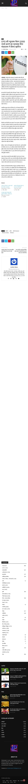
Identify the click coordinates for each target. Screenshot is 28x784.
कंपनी (3, 585)
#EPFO (7, 230)
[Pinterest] (9, 52)
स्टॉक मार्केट (4, 650)
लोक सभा (4, 639)
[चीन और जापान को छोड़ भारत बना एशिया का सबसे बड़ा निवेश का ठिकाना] (5, 711)
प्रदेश (3, 615)
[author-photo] (14, 265)
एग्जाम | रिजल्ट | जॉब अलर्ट (7, 578)
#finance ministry (5, 232)
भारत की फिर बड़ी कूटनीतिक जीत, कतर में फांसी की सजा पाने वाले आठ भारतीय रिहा (21, 251)
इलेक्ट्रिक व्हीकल (5, 576)
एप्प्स (3, 580)
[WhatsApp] (12, 52)
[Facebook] (2, 52)
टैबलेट (3, 604)
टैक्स (3, 602)
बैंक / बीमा (4, 624)
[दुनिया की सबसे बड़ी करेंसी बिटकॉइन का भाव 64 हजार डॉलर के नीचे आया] (5, 696)
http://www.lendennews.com (14, 269)
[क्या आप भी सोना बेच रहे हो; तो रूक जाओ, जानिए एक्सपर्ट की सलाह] (5, 704)
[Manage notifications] (24, 780)
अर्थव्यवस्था (4, 572)
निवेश (6, 8)
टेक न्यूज (3, 600)
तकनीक (3, 606)
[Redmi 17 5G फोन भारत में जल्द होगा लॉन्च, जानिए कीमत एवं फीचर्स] (5, 685)
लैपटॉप (3, 637)
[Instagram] (11, 278)
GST (3, 568)
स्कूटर (3, 647)
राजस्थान (4, 630)
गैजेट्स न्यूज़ (4, 596)
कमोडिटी (3, 587)
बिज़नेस (3, 622)
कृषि (3, 591)
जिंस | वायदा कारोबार (6, 598)
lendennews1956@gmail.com (14, 768)
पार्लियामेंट (4, 613)
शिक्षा (3, 645)
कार (3, 589)
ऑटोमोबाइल (4, 583)
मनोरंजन (3, 628)
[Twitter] (6, 52)
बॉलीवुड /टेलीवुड (5, 626)
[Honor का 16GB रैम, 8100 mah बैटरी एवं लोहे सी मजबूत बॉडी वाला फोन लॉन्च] (5, 678)
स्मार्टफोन (4, 652)
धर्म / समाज (4, 609)
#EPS (11, 230)
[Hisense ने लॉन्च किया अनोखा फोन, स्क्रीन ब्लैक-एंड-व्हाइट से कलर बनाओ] (5, 670)
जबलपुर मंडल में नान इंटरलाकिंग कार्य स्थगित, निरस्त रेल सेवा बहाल (7, 251)
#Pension (12, 232)
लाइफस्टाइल (4, 634)
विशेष (3, 641)
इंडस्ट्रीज (4, 574)
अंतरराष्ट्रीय (4, 570)
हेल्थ (3, 654)
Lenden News (5, 49)
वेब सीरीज (4, 643)
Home (2, 8)
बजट (3, 617)
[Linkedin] (14, 278)
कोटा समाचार (4, 593)
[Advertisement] (14, 24)
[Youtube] (19, 278)
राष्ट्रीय (3, 632)
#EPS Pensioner (16, 230)
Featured (4, 565)
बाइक (3, 619)
